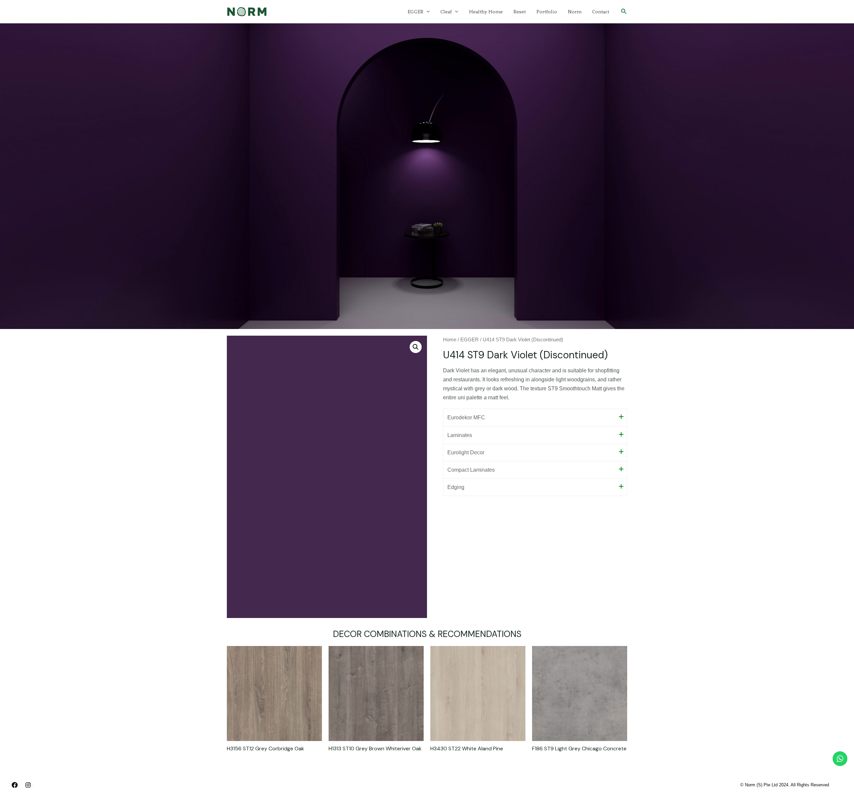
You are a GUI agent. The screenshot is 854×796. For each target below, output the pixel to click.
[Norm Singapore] (247, 11)
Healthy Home (486, 12)
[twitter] (29, 785)
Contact (600, 12)
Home (449, 339)
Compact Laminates (471, 470)
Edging (455, 487)
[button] (416, 347)
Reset (519, 12)
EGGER (415, 12)
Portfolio (546, 12)
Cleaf (446, 12)
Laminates (459, 435)
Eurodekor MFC (466, 417)
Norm (574, 12)
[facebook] (16, 785)
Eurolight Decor (465, 452)
